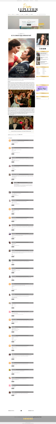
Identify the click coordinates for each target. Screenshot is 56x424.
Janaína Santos (14, 345)
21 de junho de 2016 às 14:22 (30, 319)
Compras (28, 20)
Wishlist (32, 14)
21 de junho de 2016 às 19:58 (30, 369)
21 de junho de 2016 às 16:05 (30, 335)
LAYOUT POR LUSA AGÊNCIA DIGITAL (28, 423)
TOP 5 (44, 72)
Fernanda (13, 165)
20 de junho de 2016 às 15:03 (30, 157)
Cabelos (39, 68)
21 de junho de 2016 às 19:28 (30, 362)
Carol (12, 260)
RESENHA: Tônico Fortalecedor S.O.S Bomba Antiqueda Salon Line (44, 53)
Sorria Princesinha (13, 212)
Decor (44, 68)
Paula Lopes (13, 294)
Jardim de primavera (15, 364)
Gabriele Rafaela (14, 242)
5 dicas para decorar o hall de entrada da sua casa (43, 62)
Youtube (20, 314)
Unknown (13, 147)
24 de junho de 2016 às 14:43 (30, 182)
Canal (12, 306)
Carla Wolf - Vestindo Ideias (15, 174)
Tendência (17, 14)
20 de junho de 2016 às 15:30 (30, 165)
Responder (13, 170)
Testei (13, 14)
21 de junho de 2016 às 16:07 (30, 345)
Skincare (39, 72)
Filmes (22, 14)
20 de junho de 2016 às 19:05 (30, 217)
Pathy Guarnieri (14, 276)
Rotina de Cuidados (14, 319)
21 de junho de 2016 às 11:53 (30, 311)
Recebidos (26, 14)
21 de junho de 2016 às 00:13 (30, 233)
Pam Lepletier (16, 182)
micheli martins (14, 335)
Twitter (18, 314)
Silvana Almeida (14, 157)
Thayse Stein (13, 250)
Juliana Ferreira (14, 369)
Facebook (13, 337)
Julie (12, 385)
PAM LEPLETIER (28, 422)
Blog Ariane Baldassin (14, 140)
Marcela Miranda (14, 200)
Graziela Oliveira (14, 217)
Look (9, 14)
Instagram (22, 314)
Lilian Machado (14, 233)
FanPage (13, 263)
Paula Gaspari (13, 377)
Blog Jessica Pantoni (14, 314)
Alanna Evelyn (14, 268)
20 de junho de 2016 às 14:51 (30, 147)
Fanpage (17, 314)
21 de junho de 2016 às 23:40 (30, 377)
